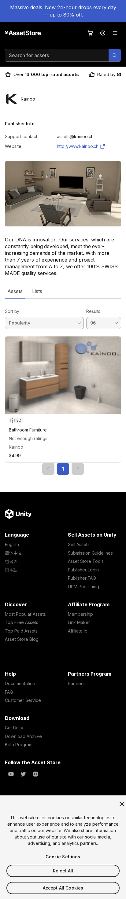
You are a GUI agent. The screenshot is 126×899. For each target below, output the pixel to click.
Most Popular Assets (25, 614)
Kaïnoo (16, 447)
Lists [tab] (37, 291)
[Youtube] (11, 774)
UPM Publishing (83, 586)
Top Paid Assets (21, 630)
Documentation (20, 683)
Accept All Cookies (63, 887)
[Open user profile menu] (103, 33)
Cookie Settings (63, 856)
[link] (48, 469)
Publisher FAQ (82, 578)
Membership (80, 614)
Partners (76, 683)
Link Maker (79, 622)
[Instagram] (35, 774)
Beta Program (18, 744)
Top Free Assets (21, 622)
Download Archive (23, 736)
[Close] (121, 804)
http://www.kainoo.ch (77, 146)
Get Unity (14, 727)
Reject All (63, 870)
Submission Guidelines (90, 553)
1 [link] (63, 469)
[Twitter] (23, 774)
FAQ (9, 692)
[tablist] (63, 291)
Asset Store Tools (86, 561)
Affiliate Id (77, 630)
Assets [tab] (14, 291)
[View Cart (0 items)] (90, 33)
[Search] (115, 55)
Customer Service (23, 700)
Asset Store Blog (22, 639)
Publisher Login (83, 569)
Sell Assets (79, 544)
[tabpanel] (63, 387)
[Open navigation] (115, 33)
